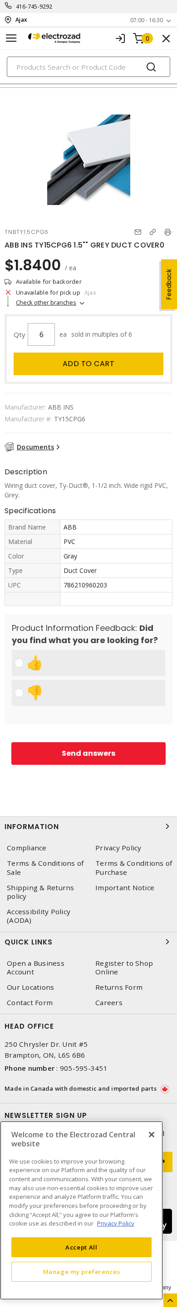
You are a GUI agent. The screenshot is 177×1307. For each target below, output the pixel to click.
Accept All (81, 1247)
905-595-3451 (84, 1068)
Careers (109, 1002)
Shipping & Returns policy (40, 892)
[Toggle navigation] (11, 38)
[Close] (152, 1135)
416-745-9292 (34, 6)
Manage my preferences (81, 1272)
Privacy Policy (118, 848)
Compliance (27, 848)
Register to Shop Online (124, 967)
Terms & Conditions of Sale (45, 867)
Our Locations (30, 987)
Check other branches (46, 302)
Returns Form (119, 987)
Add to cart (89, 363)
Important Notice (124, 887)
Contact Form (30, 1002)
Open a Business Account (35, 967)
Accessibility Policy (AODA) (38, 916)
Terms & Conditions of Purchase (133, 867)
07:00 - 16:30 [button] (146, 20)
